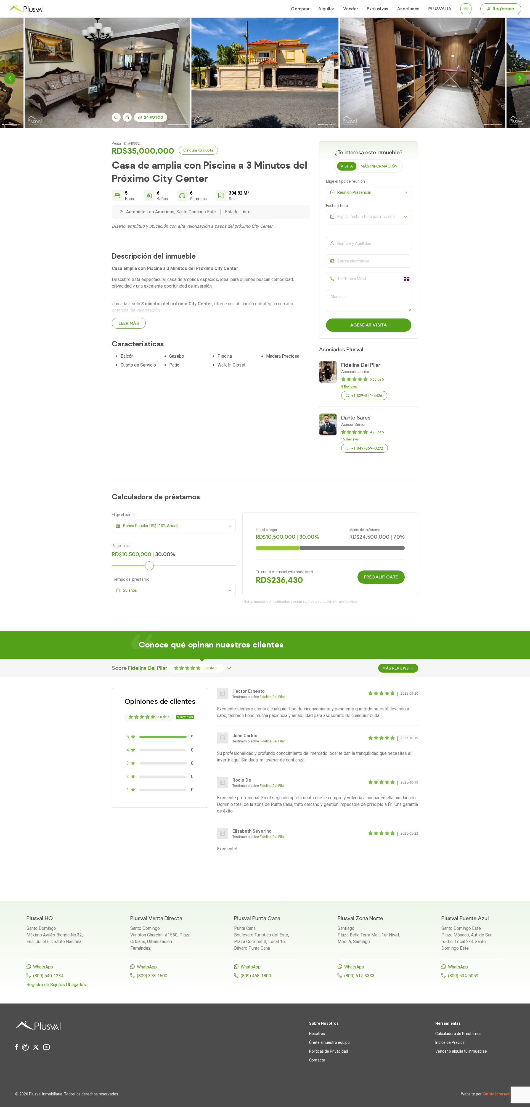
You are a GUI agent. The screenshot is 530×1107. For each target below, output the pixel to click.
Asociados (408, 8)
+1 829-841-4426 (366, 395)
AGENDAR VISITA (368, 325)
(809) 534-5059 (463, 975)
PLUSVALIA (440, 8)
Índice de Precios (450, 1042)
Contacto (317, 1060)
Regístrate (503, 8)
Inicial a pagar (266, 530)
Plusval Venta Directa (156, 918)
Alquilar (326, 8)
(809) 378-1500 (152, 975)
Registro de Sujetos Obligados (56, 984)
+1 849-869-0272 (367, 448)
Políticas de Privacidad (328, 1051)
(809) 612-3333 (359, 975)
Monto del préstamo (364, 530)
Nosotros (317, 1033)
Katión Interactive (499, 1094)
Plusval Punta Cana (257, 918)
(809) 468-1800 (256, 975)
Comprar (300, 8)
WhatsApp (43, 967)
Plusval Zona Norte (360, 918)
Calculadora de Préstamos (458, 1033)
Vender (350, 8)
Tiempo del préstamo (130, 579)
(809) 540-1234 (48, 975)
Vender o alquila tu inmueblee (461, 1051)
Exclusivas (377, 8)
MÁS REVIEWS (396, 668)
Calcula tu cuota (198, 150)
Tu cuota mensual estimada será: (285, 572)
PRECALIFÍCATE (381, 577)
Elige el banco (124, 515)
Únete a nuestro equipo (329, 1042)
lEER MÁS (129, 323)
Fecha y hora (337, 205)
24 (153, 117)
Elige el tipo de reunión (345, 181)
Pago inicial (121, 545)
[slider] (149, 565)
